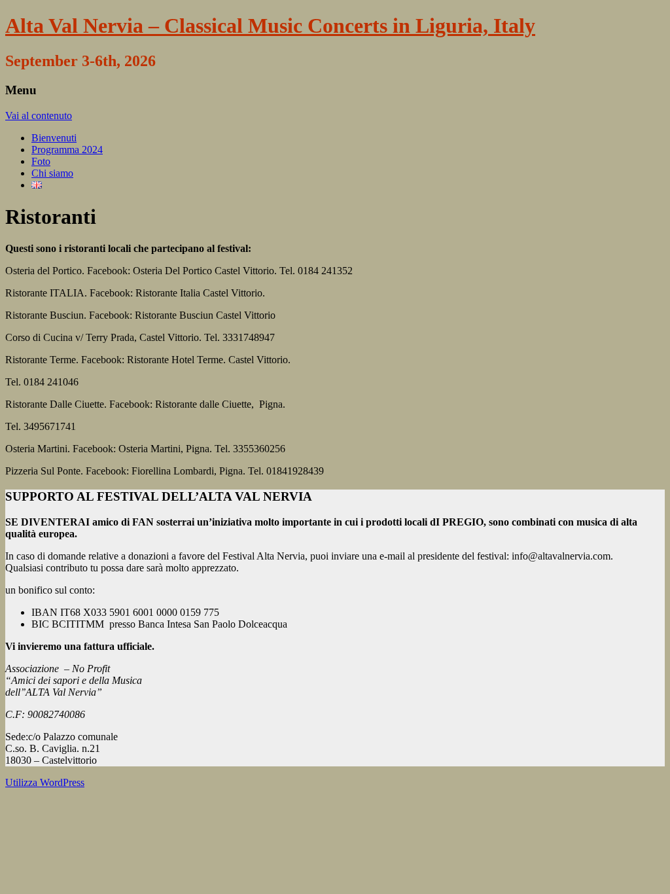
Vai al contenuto (38, 115)
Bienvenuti (54, 137)
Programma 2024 (67, 149)
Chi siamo (52, 173)
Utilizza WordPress (44, 782)
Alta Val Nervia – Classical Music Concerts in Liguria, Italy (270, 25)
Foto (40, 161)
